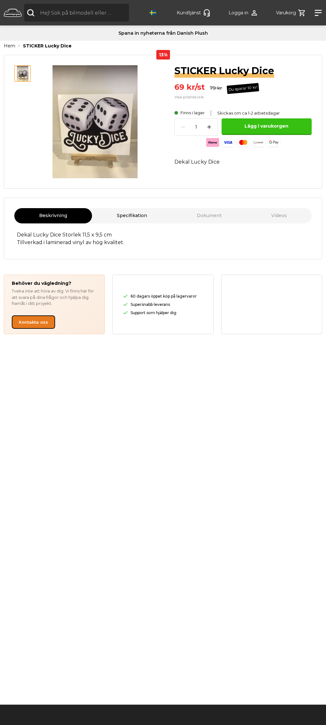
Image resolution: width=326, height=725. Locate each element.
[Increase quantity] (209, 127)
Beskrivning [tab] (53, 215)
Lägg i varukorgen (266, 126)
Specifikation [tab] (132, 215)
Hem (9, 46)
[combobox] (76, 13)
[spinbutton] (196, 127)
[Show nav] (316, 12)
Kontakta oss (33, 322)
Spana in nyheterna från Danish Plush (163, 33)
